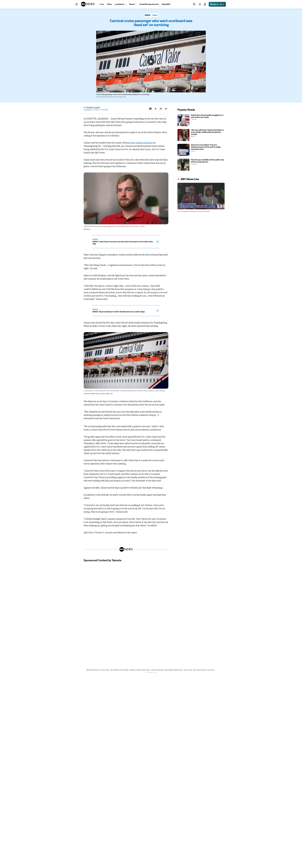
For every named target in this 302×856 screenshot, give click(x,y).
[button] (76, 4)
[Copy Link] (166, 108)
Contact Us (210, 670)
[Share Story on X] (155, 108)
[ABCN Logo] (88, 4)
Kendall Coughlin (93, 107)
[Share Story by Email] (160, 108)
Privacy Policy (104, 670)
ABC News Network (93, 670)
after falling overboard (142, 142)
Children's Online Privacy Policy (140, 670)
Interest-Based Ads (157, 670)
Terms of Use (188, 670)
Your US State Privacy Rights (119, 670)
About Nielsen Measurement (173, 670)
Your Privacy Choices (199, 670)
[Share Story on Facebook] (150, 108)
